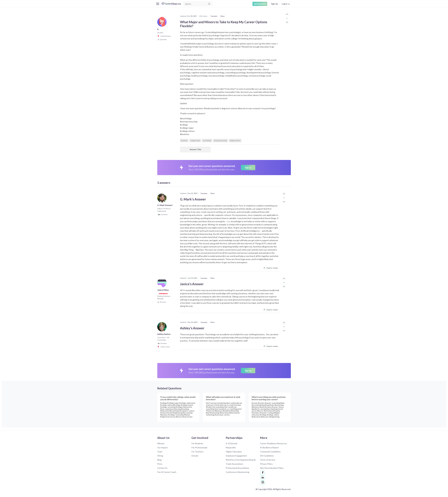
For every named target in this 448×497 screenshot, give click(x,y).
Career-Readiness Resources (273, 443)
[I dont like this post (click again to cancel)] (287, 22)
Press (159, 464)
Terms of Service (267, 459)
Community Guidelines (270, 451)
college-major (195, 140)
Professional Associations (237, 468)
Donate (194, 455)
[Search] (209, 4)
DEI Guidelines (267, 455)
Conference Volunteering (237, 472)
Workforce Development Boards (241, 459)
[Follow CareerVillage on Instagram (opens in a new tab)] (262, 482)
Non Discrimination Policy (272, 468)
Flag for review (271, 268)
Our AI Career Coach (166, 472)
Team (159, 451)
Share (222, 16)
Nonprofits (231, 447)
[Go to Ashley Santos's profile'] (162, 327)
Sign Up (274, 3)
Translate (213, 16)
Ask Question (260, 4)
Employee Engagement (236, 455)
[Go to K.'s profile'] (162, 22)
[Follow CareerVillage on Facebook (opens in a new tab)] (262, 472)
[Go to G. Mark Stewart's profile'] (162, 198)
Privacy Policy (266, 464)
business (184, 140)
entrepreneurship (220, 140)
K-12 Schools (231, 443)
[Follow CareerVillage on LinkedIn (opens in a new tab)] (262, 477)
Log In (284, 3)
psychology (207, 140)
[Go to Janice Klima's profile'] (162, 283)
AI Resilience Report (269, 447)
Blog (159, 459)
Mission (160, 443)
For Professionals (199, 447)
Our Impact (162, 447)
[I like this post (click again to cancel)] (287, 14)
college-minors (235, 140)
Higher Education (234, 451)
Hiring (160, 455)
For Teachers (197, 451)
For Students (197, 443)
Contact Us (162, 468)
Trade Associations (234, 464)
